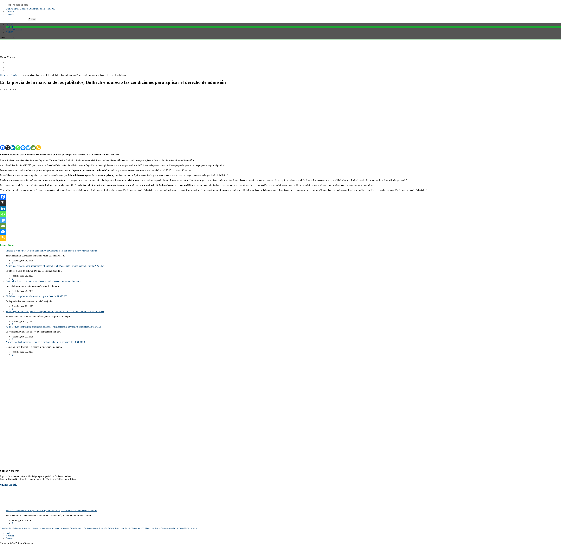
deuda (117, 528)
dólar (85, 528)
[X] (7, 147)
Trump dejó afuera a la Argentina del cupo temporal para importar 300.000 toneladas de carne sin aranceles (55, 311)
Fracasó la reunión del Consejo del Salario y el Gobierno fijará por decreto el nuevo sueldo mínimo (51, 250)
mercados (193, 528)
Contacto (10, 14)
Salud (112, 528)
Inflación (107, 528)
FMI (144, 528)
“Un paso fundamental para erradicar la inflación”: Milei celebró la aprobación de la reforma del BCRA (53, 326)
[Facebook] (2, 147)
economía (47, 528)
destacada (3, 528)
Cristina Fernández (76, 528)
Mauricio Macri (136, 528)
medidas (66, 528)
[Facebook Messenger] (23, 147)
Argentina (23, 528)
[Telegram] (28, 147)
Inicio (8, 533)
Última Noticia (8, 484)
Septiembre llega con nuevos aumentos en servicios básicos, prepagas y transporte (43, 281)
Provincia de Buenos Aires (155, 528)
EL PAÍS (10, 27)
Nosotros (10, 11)
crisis (42, 528)
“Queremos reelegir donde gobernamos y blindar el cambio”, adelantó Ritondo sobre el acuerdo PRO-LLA (55, 266)
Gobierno (16, 528)
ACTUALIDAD (14, 29)
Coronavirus (91, 528)
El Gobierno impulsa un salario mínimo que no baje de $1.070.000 (36, 296)
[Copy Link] (38, 147)
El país (14, 75)
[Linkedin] (12, 147)
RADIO (9, 32)
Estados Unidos (184, 528)
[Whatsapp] (17, 147)
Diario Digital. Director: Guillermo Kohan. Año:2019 (30, 8)
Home (3, 75)
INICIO (9, 24)
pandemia (99, 528)
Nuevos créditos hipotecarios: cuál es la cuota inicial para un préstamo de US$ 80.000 (45, 342)
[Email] (33, 147)
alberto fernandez (34, 528)
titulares (10, 528)
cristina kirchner (57, 528)
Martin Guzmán (125, 528)
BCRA (175, 528)
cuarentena (169, 528)
